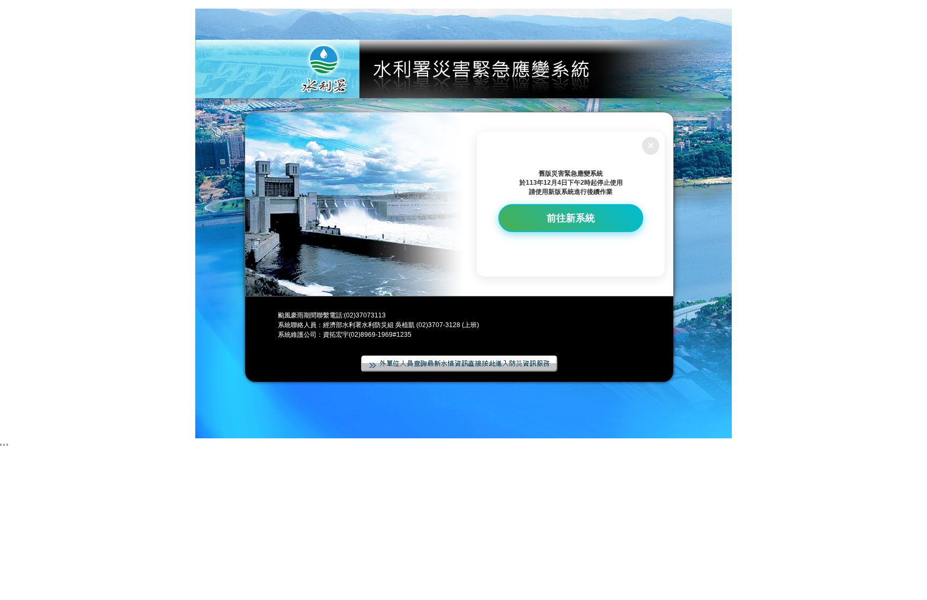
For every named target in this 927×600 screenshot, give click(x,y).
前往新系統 (571, 218)
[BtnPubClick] (459, 364)
